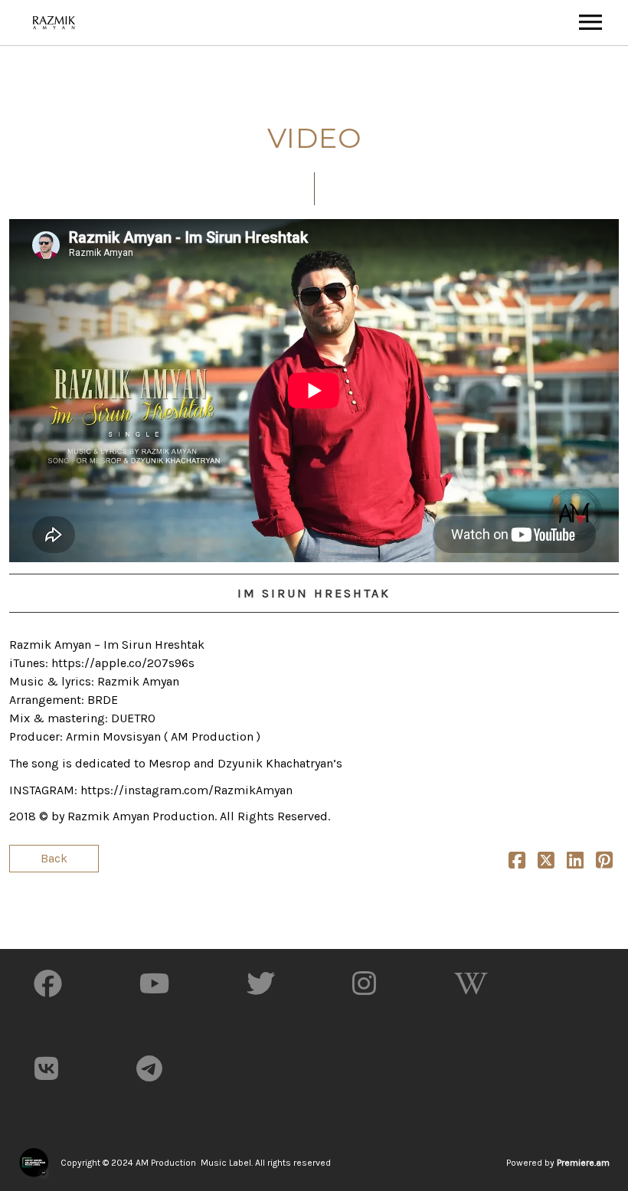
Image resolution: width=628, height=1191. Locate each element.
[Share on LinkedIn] (575, 863)
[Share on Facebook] (517, 863)
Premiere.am (583, 1162)
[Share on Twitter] (546, 863)
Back (54, 858)
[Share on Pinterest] (604, 863)
